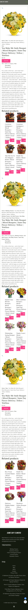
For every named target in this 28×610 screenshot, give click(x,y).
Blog (14, 567)
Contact (14, 571)
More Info (6, 60)
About (14, 569)
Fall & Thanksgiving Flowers (14, 552)
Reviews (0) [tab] (8, 67)
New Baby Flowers (13, 237)
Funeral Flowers (14, 554)
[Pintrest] (14, 606)
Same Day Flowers (12, 602)
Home (3, 40)
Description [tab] (7, 65)
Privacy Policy (14, 573)
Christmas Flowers (14, 550)
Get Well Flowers (15, 216)
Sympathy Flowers (14, 556)
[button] (2, 8)
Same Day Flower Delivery (12, 218)
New (7, 40)
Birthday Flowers (10, 210)
